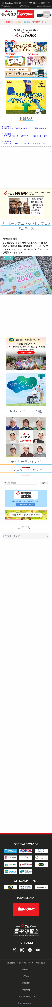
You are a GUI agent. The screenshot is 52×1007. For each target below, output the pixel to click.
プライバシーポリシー (26, 997)
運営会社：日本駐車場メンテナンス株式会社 (26, 963)
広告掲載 (26, 983)
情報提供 (10, 22)
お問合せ (26, 976)
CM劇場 (26, 22)
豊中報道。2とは (39, 22)
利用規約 (26, 990)
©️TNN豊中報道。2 (26, 1003)
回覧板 (18, 22)
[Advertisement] (26, 168)
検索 (43, 483)
